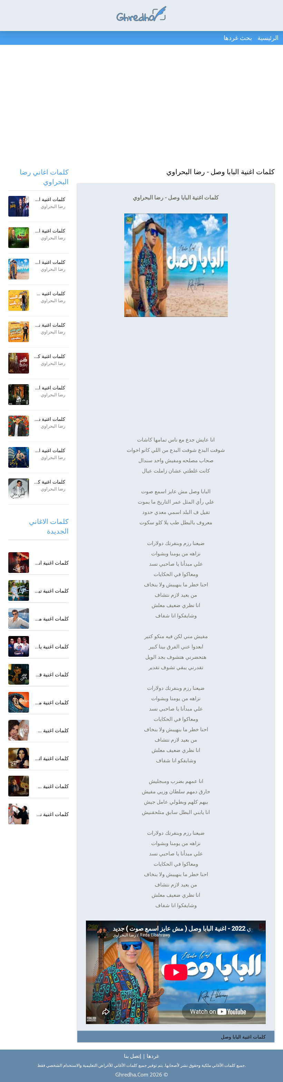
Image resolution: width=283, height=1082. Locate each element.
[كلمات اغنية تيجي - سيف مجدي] (18, 590)
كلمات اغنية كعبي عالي (42, 481)
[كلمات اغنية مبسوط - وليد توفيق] (18, 618)
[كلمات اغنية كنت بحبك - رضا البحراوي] (18, 363)
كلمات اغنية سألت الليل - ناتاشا (34, 730)
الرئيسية (268, 37)
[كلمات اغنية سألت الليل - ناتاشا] (18, 730)
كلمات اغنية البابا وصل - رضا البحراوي (220, 171)
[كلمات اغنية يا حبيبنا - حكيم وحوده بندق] (18, 646)
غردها (153, 1055)
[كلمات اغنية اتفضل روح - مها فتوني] (18, 758)
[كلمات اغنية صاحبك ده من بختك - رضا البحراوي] (18, 300)
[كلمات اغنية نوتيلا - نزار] (18, 814)
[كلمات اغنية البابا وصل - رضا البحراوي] (18, 269)
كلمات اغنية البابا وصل (243, 1036)
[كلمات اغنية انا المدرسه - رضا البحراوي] (18, 237)
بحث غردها (238, 37)
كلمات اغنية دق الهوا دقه (40, 419)
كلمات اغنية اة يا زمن (43, 450)
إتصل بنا (132, 1055)
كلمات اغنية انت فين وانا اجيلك (34, 387)
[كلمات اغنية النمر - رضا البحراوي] (18, 206)
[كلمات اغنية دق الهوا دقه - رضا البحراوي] (18, 426)
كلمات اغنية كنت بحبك (42, 356)
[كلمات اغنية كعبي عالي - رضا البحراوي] (18, 488)
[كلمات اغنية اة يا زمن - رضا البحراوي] (18, 457)
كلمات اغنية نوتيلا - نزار (44, 814)
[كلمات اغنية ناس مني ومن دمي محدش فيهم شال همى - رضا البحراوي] (18, 331)
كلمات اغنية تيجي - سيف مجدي (34, 590)
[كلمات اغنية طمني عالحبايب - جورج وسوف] (18, 786)
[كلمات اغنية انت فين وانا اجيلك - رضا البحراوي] (18, 394)
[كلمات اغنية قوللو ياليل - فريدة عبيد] (18, 674)
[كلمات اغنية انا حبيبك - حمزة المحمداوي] (18, 562)
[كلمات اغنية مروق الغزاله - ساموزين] (18, 702)
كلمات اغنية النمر (48, 199)
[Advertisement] (141, 107)
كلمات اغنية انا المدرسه (41, 230)
